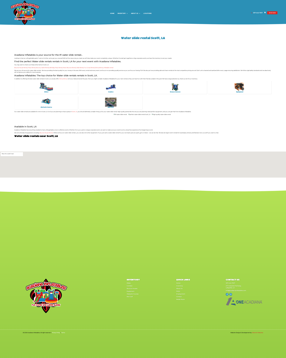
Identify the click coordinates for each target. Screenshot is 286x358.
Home (112, 13)
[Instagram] (230, 294)
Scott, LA (74, 111)
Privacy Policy (56, 332)
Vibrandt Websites (257, 332)
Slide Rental (80, 67)
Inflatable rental (108, 67)
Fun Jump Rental (89, 67)
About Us (134, 13)
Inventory (122, 13)
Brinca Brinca (99, 67)
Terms (63, 332)
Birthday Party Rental (56, 67)
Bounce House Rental (21, 67)
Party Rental (32, 67)
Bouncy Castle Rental (42, 67)
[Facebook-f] (227, 294)
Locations (147, 13)
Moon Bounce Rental (69, 67)
